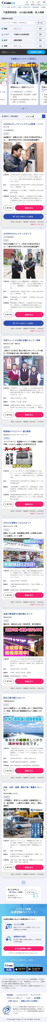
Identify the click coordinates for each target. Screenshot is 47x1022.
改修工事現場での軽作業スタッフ (18, 614)
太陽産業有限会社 (8, 701)
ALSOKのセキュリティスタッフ (17, 234)
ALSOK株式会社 (8, 130)
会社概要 (37, 998)
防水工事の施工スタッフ (14, 698)
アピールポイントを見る (24, 217)
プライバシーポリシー (15, 998)
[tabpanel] (23, 84)
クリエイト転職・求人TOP (9, 7)
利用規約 (10, 995)
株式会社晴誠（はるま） (10, 793)
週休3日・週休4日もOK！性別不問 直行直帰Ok (22, 624)
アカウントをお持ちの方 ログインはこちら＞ (23, 953)
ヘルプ (28, 998)
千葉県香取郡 (35, 7)
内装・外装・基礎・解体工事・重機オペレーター (22, 788)
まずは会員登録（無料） (23, 948)
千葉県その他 (26, 7)
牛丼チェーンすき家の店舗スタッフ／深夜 (21, 340)
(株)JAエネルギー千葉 (10, 526)
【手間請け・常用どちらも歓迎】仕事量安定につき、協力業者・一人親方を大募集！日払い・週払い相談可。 (23, 803)
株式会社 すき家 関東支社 (11, 343)
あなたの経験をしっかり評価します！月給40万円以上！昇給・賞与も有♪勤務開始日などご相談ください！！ (23, 711)
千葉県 (19, 7)
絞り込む (40, 23)
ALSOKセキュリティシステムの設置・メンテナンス (23, 125)
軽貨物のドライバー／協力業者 (17, 431)
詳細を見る (29, 208)
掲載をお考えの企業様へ (30, 1001)
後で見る (9, 208)
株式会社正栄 (7, 617)
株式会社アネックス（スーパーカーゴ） (15, 435)
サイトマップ (35, 995)
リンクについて (21, 995)
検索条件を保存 (36, 52)
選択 (40, 28)
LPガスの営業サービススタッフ (17, 523)
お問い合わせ (13, 1001)
